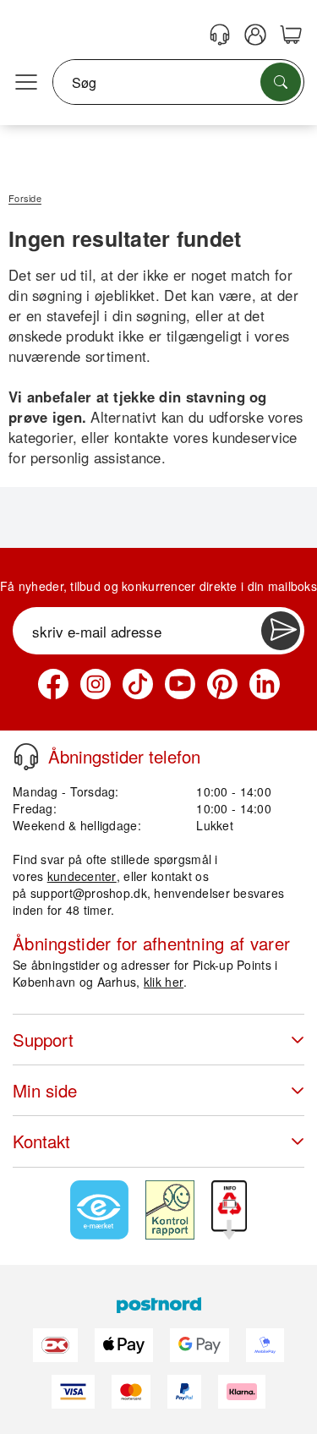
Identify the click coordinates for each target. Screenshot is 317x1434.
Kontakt (41, 1141)
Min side (45, 1090)
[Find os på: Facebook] (53, 684)
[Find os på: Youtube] (180, 684)
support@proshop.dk (88, 892)
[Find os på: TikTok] (138, 684)
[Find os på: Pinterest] (222, 684)
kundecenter (82, 876)
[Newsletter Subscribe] (280, 630)
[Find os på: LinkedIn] (264, 684)
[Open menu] (26, 83)
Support (43, 1039)
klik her (163, 981)
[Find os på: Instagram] (95, 684)
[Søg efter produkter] (280, 82)
